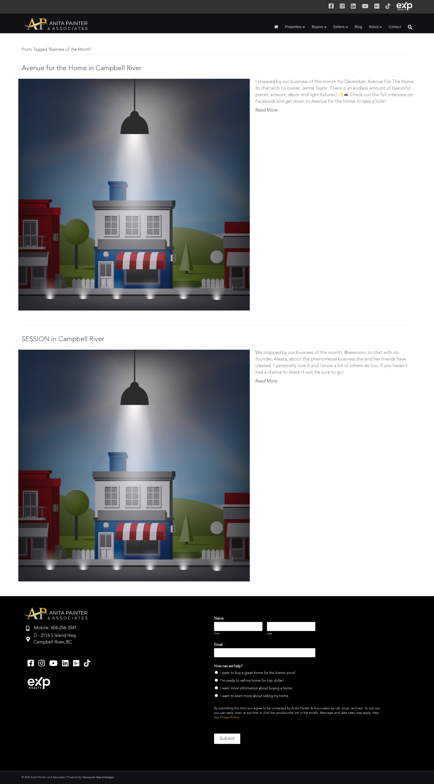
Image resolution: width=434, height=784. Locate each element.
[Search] (408, 27)
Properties (293, 27)
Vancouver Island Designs (98, 777)
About (373, 27)
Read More (266, 110)
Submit (227, 738)
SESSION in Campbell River (63, 339)
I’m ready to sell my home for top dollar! (252, 681)
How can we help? (229, 666)
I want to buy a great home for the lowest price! (258, 673)
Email (219, 645)
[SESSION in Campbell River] (134, 465)
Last (269, 633)
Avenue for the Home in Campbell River (82, 68)
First (216, 633)
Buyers (317, 27)
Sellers (338, 27)
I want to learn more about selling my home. (254, 696)
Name (220, 618)
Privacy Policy (229, 717)
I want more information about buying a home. (256, 688)
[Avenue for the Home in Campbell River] (134, 194)
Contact (395, 27)
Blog (358, 27)
